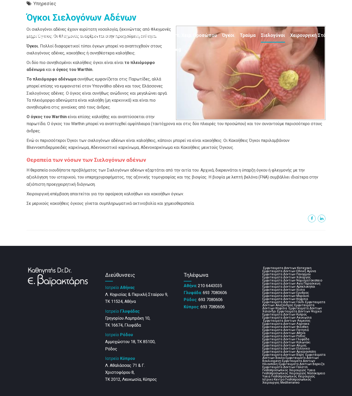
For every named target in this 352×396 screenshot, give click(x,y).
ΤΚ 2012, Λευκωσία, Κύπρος (131, 379)
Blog (176, 49)
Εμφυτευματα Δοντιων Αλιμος (284, 345)
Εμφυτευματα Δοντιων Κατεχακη (287, 268)
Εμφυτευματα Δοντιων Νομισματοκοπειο (292, 280)
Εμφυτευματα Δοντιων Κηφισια (285, 299)
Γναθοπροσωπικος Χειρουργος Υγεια (288, 370)
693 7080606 (205, 292)
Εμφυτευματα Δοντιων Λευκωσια (287, 317)
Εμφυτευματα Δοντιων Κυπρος (284, 314)
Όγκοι (228, 35)
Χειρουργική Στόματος (314, 35)
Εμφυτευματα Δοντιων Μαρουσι (285, 296)
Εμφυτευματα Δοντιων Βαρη (283, 355)
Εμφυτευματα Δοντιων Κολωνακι (286, 342)
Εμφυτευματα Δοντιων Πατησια (285, 330)
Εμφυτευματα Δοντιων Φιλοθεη (285, 327)
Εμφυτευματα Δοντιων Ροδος (284, 336)
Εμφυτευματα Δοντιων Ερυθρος (285, 293)
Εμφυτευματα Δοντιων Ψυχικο (299, 311)
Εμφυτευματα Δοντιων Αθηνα (283, 333)
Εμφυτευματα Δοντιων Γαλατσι (285, 367)
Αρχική (15, 35)
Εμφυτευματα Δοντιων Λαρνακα (285, 324)
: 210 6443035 (203, 285)
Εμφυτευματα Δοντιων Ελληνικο (286, 348)
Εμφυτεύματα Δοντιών (85, 35)
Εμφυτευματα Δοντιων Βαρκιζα (301, 364)
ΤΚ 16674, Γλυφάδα (123, 325)
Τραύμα (248, 35)
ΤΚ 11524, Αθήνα (120, 301)
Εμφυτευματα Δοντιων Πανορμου (286, 274)
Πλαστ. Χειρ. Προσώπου (191, 35)
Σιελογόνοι (273, 35)
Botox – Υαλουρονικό (137, 35)
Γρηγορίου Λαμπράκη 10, (127, 318)
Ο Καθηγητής (41, 35)
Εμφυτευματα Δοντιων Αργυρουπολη (289, 351)
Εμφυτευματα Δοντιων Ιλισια (283, 290)
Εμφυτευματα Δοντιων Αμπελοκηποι (288, 286)
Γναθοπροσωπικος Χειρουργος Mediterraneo (286, 381)
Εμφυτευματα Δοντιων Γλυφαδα (285, 339)
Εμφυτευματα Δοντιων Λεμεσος (287, 320)
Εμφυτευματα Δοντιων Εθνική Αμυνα (289, 271)
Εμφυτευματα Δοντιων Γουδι (283, 302)
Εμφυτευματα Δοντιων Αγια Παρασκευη (291, 283)
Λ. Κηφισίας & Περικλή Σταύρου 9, (136, 294)
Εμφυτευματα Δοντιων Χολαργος (286, 277)
